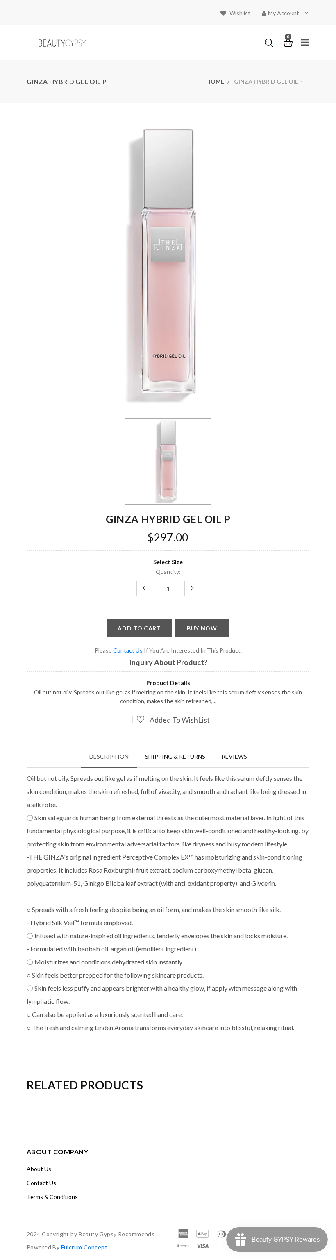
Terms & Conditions (52, 1196)
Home (215, 81)
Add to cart (139, 628)
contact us (128, 650)
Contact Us (41, 1182)
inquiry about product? (168, 662)
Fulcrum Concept (84, 1247)
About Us (39, 1168)
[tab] (109, 756)
